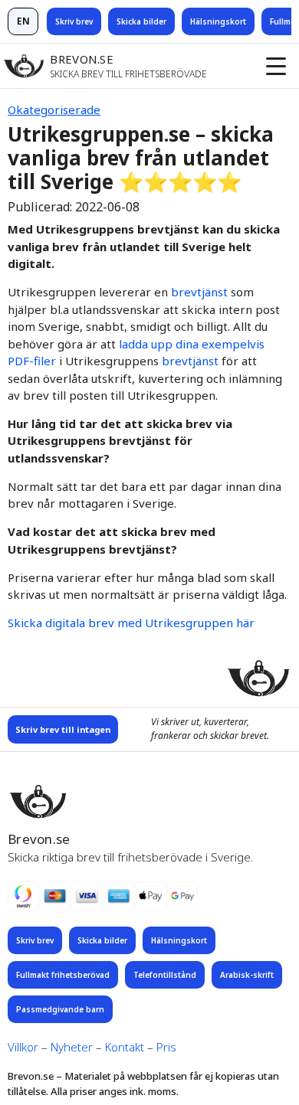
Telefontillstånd (164, 974)
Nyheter (72, 1046)
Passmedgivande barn (60, 1009)
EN (23, 21)
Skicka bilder (141, 21)
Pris (166, 1046)
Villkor (23, 1046)
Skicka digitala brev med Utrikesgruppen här (131, 622)
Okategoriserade (54, 109)
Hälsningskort (218, 21)
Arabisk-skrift (247, 974)
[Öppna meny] (276, 66)
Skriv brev (74, 21)
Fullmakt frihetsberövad (63, 974)
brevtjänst (199, 291)
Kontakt (124, 1046)
